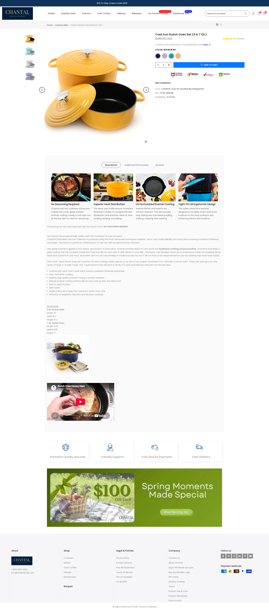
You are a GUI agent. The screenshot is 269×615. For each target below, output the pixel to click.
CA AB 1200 (121, 581)
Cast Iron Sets (61, 25)
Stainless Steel (68, 13)
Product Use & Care (178, 591)
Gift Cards (173, 577)
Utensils (67, 572)
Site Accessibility (124, 577)
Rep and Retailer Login (179, 572)
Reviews (160, 164)
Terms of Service (124, 572)
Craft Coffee (103, 13)
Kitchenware (70, 577)
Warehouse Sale (182, 13)
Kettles (51, 13)
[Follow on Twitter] (228, 556)
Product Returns (124, 562)
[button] (229, 38)
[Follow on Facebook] (223, 556)
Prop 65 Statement (125, 567)
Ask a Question (163, 82)
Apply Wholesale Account (181, 567)
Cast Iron (86, 13)
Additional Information (136, 164)
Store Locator (175, 600)
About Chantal (176, 562)
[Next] (146, 90)
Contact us (174, 558)
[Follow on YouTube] (250, 556)
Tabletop (121, 13)
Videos (172, 586)
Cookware (69, 558)
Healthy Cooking (177, 581)
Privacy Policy (122, 558)
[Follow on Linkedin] (239, 556)
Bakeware (136, 13)
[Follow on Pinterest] (245, 556)
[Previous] (42, 90)
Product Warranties (178, 595)
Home (50, 25)
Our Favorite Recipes (159, 13)
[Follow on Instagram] (234, 556)
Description (111, 164)
